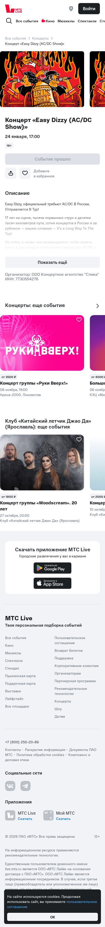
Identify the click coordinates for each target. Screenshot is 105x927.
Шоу (58, 708)
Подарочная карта (20, 683)
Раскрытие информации (45, 749)
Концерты (40, 38)
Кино (50, 20)
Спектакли (87, 20)
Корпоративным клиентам (77, 665)
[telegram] (25, 786)
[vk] (10, 786)
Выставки (13, 690)
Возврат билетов (69, 650)
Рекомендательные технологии (71, 691)
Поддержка (64, 657)
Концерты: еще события (35, 305)
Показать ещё (52, 262)
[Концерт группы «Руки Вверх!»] (42, 343)
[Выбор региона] (71, 9)
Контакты (13, 749)
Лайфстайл (14, 698)
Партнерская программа (75, 680)
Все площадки (17, 706)
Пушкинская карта (20, 675)
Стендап (12, 668)
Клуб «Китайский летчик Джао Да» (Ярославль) (40, 520)
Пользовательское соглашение (70, 640)
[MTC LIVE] (13, 9)
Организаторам (68, 673)
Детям (60, 716)
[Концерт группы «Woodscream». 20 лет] (42, 462)
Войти (89, 8)
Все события (27, 20)
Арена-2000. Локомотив (20, 394)
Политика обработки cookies (40, 754)
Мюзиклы (66, 20)
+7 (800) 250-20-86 (22, 741)
